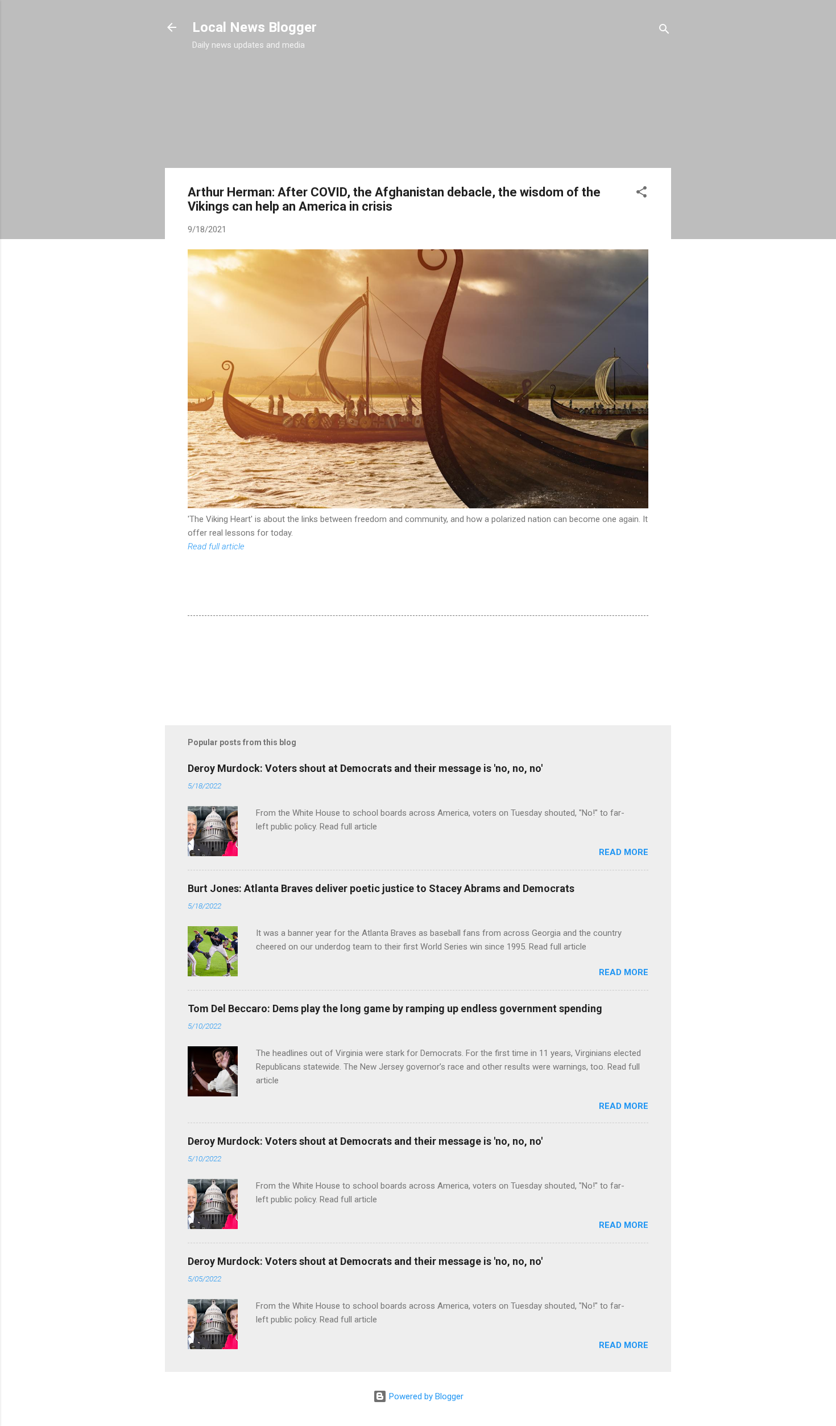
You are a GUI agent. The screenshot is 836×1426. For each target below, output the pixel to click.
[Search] (664, 31)
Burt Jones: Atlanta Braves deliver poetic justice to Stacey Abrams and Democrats (381, 888)
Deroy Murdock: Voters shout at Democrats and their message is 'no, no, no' (365, 768)
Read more (623, 852)
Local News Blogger (254, 27)
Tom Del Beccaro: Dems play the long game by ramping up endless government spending (395, 1008)
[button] (641, 194)
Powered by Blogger (425, 1396)
